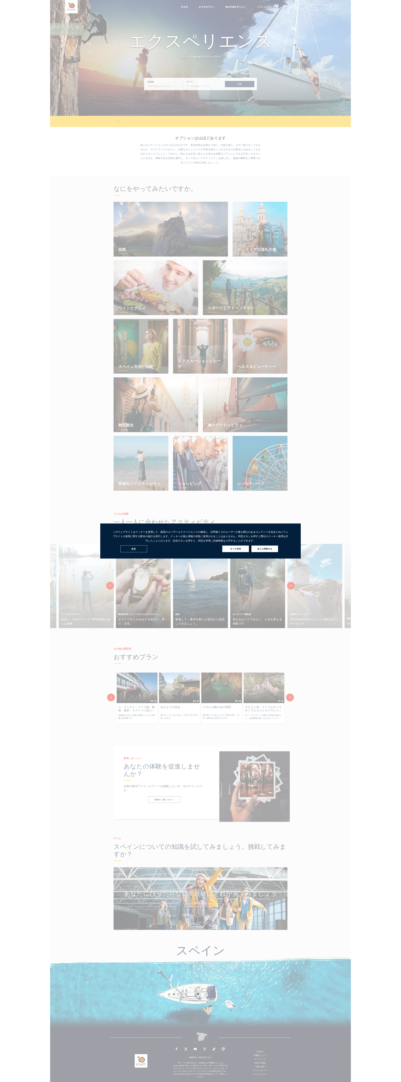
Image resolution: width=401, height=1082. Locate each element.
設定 (134, 549)
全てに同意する (264, 549)
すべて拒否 (235, 549)
